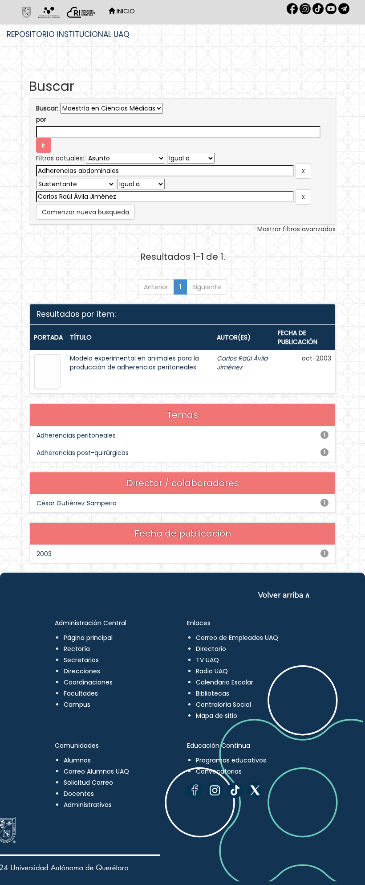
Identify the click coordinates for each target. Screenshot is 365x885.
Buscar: (47, 108)
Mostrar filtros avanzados (296, 229)
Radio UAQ (212, 671)
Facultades (81, 693)
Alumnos (77, 760)
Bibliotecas (212, 693)
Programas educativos (231, 760)
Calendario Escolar (224, 682)
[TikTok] (235, 790)
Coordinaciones (88, 682)
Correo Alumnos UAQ (96, 771)
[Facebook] (195, 790)
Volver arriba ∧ (284, 595)
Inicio (125, 11)
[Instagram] (215, 790)
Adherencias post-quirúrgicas (82, 452)
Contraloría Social (223, 704)
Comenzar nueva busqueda (85, 212)
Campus (77, 704)
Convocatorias (219, 771)
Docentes (79, 793)
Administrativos (88, 804)
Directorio (211, 648)
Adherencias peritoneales (76, 435)
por (41, 119)
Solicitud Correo (88, 782)
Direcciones (82, 671)
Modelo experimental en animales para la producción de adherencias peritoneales (134, 363)
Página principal (88, 637)
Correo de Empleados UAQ (237, 637)
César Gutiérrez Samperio (76, 503)
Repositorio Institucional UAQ (68, 34)
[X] (255, 790)
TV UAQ (207, 660)
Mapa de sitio (216, 715)
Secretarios (81, 660)
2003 (44, 553)
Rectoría (77, 648)
